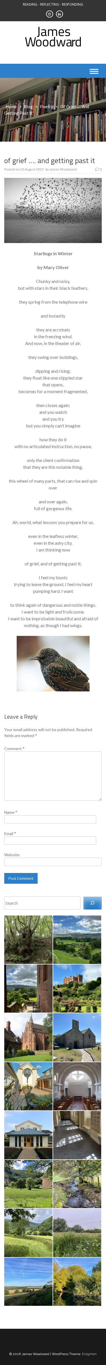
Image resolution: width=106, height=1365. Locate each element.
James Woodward (63, 169)
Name (10, 812)
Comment (14, 748)
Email (10, 833)
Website (12, 854)
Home (11, 106)
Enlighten (89, 1354)
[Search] (92, 903)
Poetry (46, 106)
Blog (28, 106)
